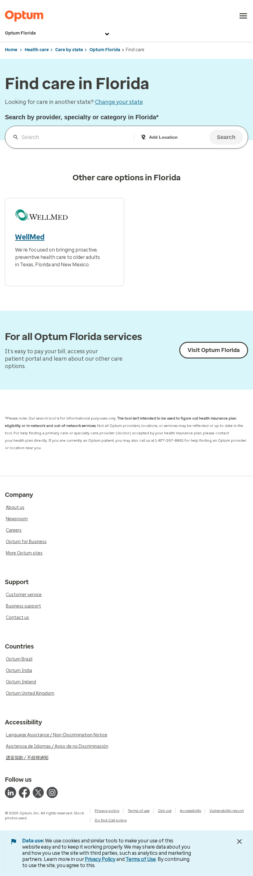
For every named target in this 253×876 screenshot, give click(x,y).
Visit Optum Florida (214, 350)
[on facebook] (24, 792)
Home (11, 49)
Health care (37, 49)
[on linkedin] (10, 792)
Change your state (119, 102)
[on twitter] (38, 792)
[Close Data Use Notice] (239, 841)
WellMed (29, 237)
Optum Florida (20, 33)
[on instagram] (52, 792)
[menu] (243, 16)
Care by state (69, 49)
